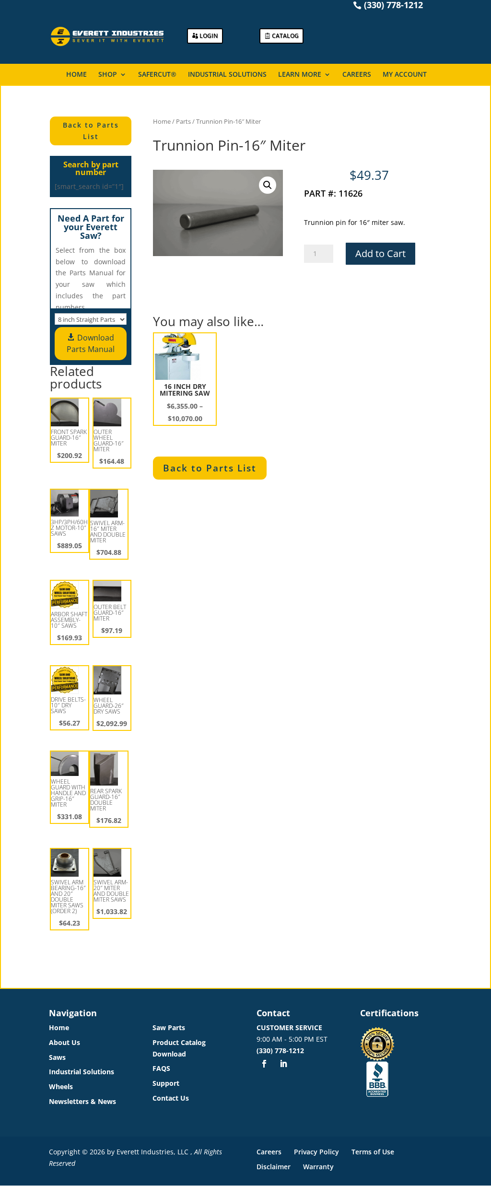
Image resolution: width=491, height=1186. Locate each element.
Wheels (61, 1086)
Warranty (318, 1166)
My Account (405, 75)
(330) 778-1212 (280, 1050)
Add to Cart (380, 253)
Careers (356, 75)
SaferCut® (157, 75)
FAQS (161, 1068)
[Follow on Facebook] (264, 1063)
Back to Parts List (91, 130)
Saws (57, 1057)
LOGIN (208, 36)
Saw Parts (168, 1027)
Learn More (299, 75)
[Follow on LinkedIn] (283, 1063)
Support (165, 1083)
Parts (183, 121)
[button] (267, 185)
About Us (64, 1042)
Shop (107, 75)
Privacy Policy (316, 1151)
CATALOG (285, 36)
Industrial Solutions (227, 75)
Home (76, 75)
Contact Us (170, 1098)
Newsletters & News (82, 1101)
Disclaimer (274, 1166)
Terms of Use (372, 1151)
